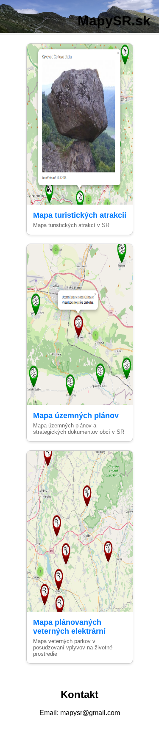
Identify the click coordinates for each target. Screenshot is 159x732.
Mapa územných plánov (76, 415)
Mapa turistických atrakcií (79, 215)
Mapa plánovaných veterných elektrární (69, 626)
